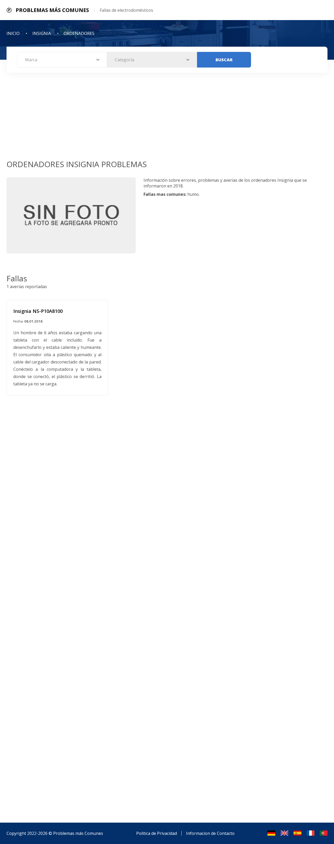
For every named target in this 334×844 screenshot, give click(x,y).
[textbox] (62, 59)
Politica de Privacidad (156, 833)
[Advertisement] (167, 119)
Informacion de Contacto (210, 833)
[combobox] (62, 60)
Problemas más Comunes (78, 833)
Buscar (224, 60)
